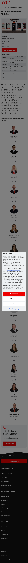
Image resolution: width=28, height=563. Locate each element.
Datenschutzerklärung (11, 309)
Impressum (19, 309)
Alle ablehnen (14, 304)
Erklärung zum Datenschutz (13, 270)
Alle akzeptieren (14, 293)
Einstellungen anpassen (14, 299)
